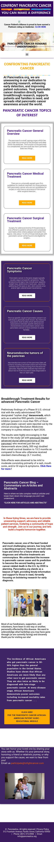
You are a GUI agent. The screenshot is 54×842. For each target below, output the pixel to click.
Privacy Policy (43, 829)
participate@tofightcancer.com (27, 763)
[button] (27, 54)
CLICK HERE (40, 27)
